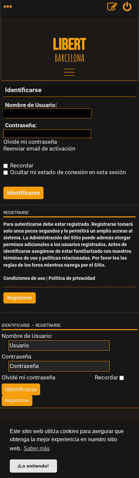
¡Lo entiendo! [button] (33, 466)
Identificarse (16, 325)
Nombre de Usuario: (31, 105)
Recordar (21, 165)
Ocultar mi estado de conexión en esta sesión (67, 172)
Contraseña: (21, 125)
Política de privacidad (72, 278)
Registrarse (19, 298)
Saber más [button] (37, 448)
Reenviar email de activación (39, 149)
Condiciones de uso (24, 278)
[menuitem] (127, 8)
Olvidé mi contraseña (30, 142)
